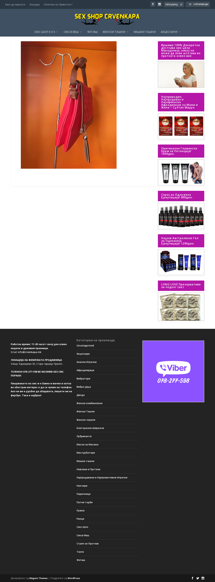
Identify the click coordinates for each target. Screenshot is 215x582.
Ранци (80, 518)
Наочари (82, 485)
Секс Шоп (82, 527)
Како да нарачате (15, 4)
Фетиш (92, 32)
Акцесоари (169, 32)
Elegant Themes (38, 578)
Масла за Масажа (87, 444)
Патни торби (85, 502)
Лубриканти (84, 436)
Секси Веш (71, 32)
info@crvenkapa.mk (29, 352)
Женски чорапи (86, 419)
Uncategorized (85, 345)
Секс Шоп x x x (44, 32)
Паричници (84, 493)
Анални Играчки (87, 362)
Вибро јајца (84, 386)
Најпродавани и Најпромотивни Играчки (102, 477)
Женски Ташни (114, 32)
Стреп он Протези (88, 543)
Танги (80, 551)
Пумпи (80, 510)
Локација (34, 4)
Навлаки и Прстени (88, 469)
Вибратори (83, 378)
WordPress (74, 578)
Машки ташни (145, 32)
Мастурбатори (86, 452)
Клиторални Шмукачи (90, 428)
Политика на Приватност (58, 4)
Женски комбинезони (89, 403)
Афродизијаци (85, 370)
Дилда (81, 395)
